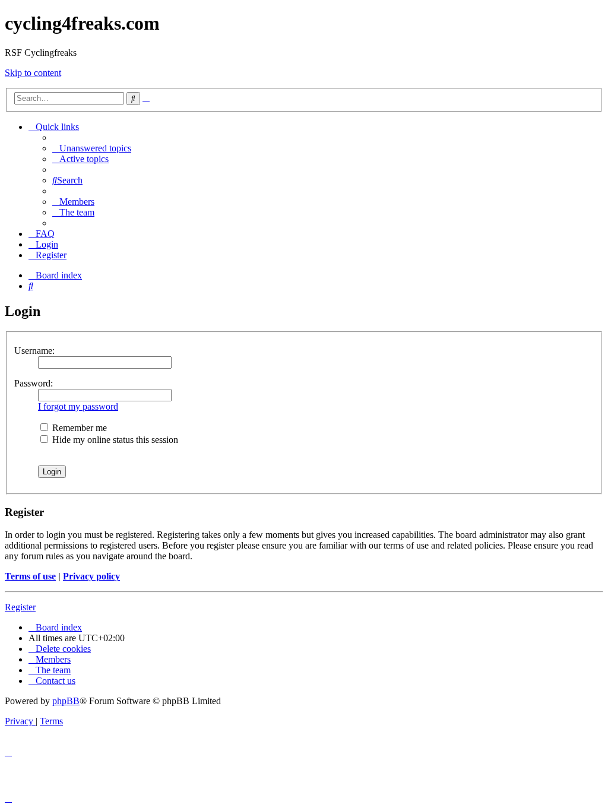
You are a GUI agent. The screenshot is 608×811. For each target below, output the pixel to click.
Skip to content (33, 73)
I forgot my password (78, 406)
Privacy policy (91, 576)
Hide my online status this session (114, 440)
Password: (33, 383)
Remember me (78, 428)
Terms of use (30, 576)
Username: (34, 351)
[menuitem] (91, 148)
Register (20, 607)
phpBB (66, 701)
